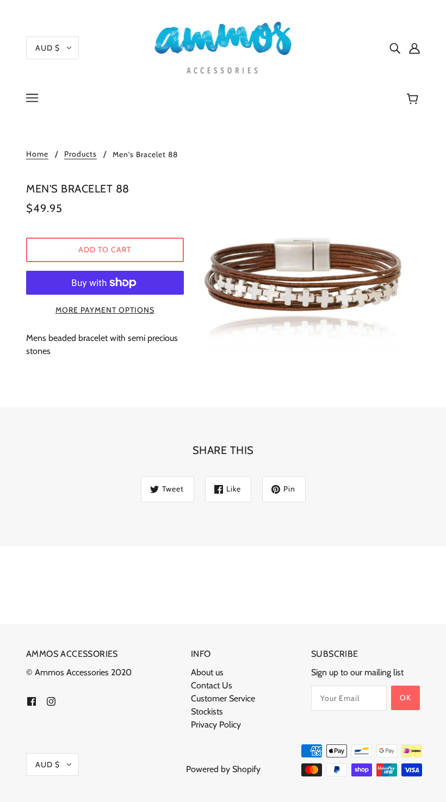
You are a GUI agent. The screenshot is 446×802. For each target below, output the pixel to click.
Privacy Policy (216, 724)
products (80, 154)
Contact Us (211, 685)
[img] (395, 48)
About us (207, 672)
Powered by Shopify (223, 769)
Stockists (207, 711)
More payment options (104, 310)
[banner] (223, 46)
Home (37, 154)
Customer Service (223, 698)
